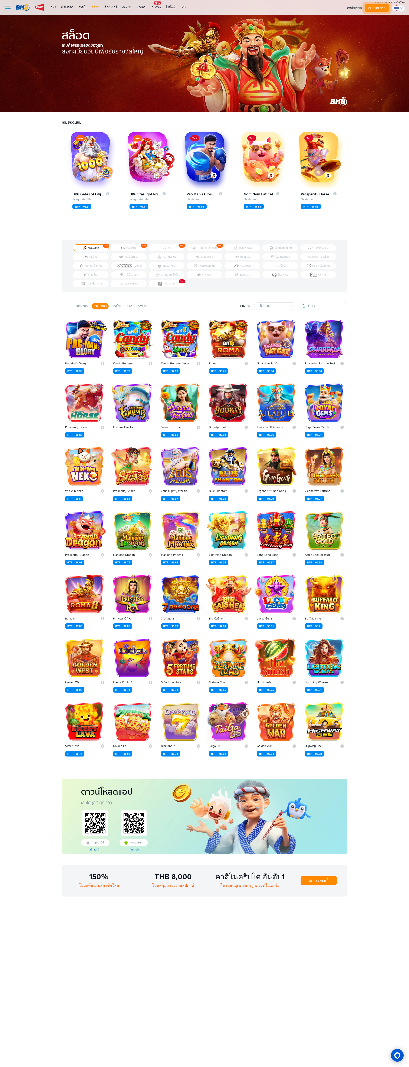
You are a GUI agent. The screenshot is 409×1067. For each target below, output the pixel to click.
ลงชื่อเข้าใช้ (354, 8)
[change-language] (398, 8)
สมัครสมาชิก (377, 8)
